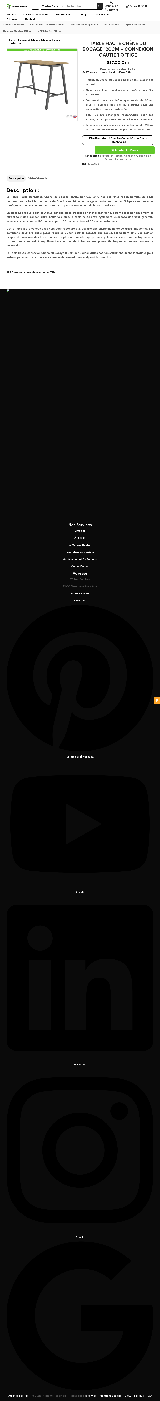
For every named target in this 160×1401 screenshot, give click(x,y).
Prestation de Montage (80, 552)
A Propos (12, 19)
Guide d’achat (101, 14)
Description (16, 178)
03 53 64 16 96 (80, 593)
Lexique (139, 1395)
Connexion (130, 155)
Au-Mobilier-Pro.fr (20, 1395)
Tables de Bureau (50, 40)
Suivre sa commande (35, 14)
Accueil (11, 14)
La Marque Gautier (80, 545)
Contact (30, 19)
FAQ (149, 1395)
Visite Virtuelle (37, 178)
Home (12, 40)
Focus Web (90, 1395)
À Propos (80, 537)
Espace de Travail (135, 24)
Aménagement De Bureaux (80, 559)
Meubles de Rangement (84, 24)
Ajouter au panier (126, 150)
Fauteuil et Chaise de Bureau (47, 24)
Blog (83, 14)
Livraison (80, 530)
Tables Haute (16, 42)
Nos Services (63, 14)
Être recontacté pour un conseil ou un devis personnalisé (118, 140)
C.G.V (128, 1395)
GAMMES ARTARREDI (50, 31)
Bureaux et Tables (13, 24)
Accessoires (111, 24)
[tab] (16, 178)
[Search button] (100, 6)
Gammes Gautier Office (17, 31)
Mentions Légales (111, 1395)
